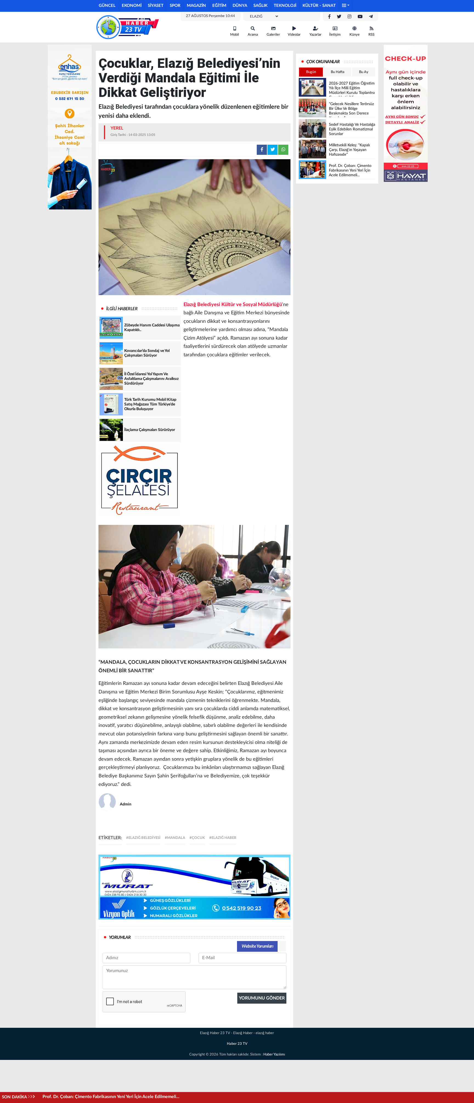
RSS (371, 35)
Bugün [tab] (311, 72)
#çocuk (197, 838)
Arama (253, 35)
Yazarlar (315, 35)
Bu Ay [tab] (363, 72)
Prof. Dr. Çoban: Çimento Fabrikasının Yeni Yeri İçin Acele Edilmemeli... (111, 1096)
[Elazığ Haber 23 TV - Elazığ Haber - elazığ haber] (127, 27)
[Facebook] (329, 16)
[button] (346, 6)
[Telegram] (371, 16)
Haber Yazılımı (274, 1054)
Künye (354, 35)
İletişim (335, 35)
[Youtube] (360, 16)
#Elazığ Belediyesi (143, 838)
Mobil (234, 35)
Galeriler (273, 35)
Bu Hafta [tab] (337, 72)
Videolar (294, 35)
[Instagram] (349, 16)
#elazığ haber (222, 838)
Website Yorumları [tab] (257, 946)
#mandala (175, 838)
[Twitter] (339, 16)
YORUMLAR (120, 937)
